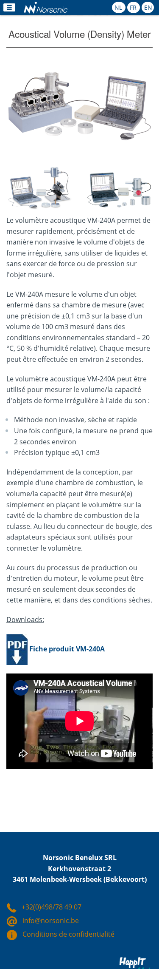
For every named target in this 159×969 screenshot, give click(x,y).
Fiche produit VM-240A (67, 648)
